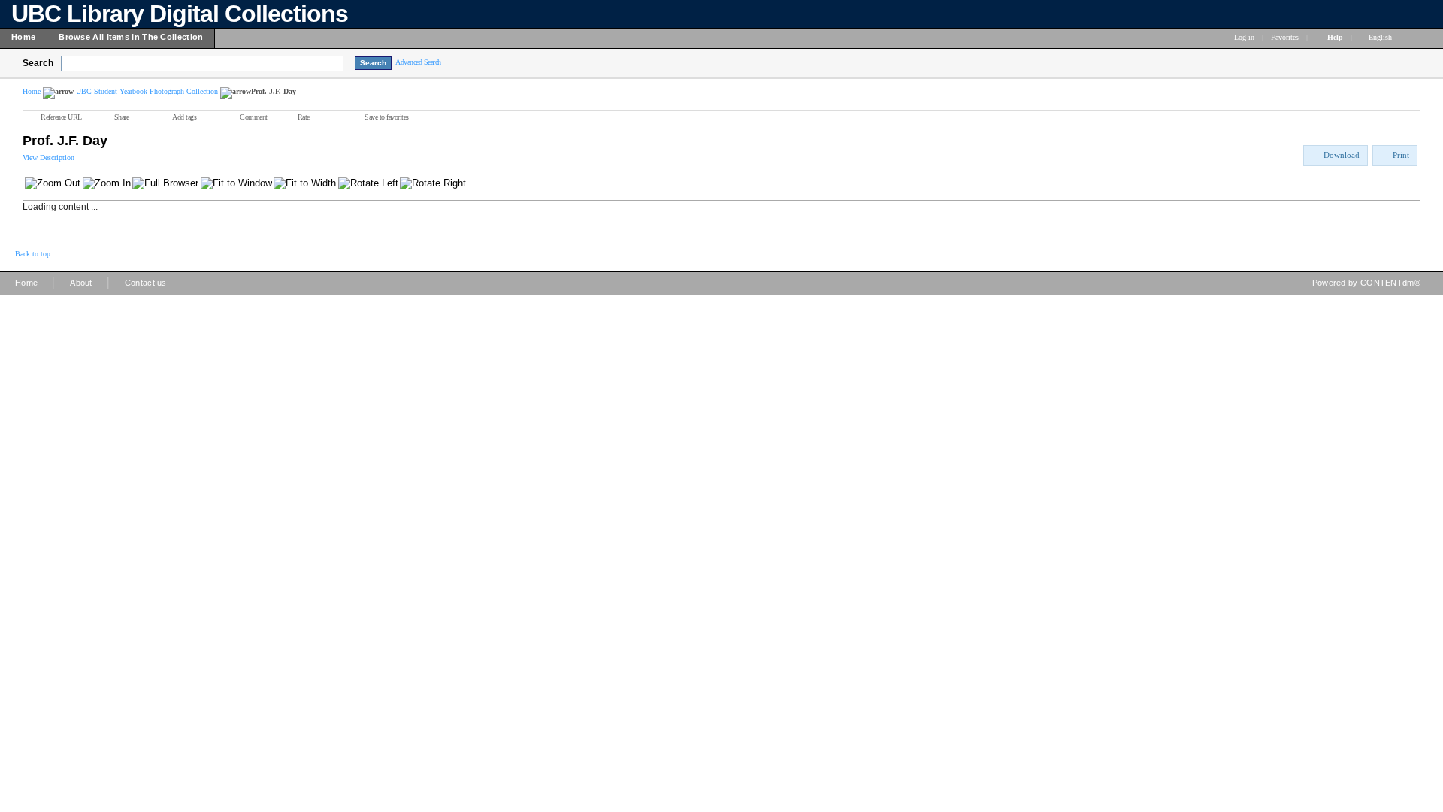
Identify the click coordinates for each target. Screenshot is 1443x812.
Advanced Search (418, 62)
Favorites (1285, 37)
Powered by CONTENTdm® (1366, 282)
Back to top (32, 254)
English (1381, 37)
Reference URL (61, 117)
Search (38, 63)
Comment (254, 117)
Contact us (146, 282)
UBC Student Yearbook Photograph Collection (147, 91)
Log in (1244, 37)
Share (121, 117)
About (81, 282)
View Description (48, 157)
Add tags (184, 117)
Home (32, 91)
